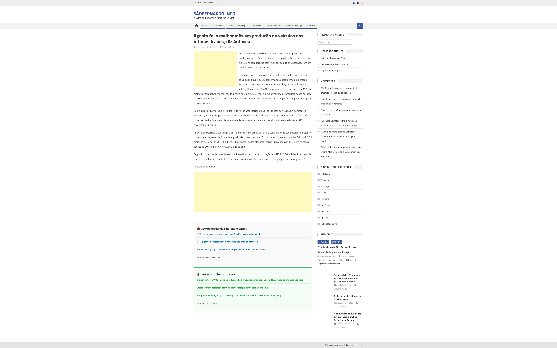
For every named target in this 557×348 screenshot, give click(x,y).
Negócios (325, 205)
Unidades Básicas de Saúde (334, 58)
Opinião (324, 217)
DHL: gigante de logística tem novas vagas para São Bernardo (227, 241)
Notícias (205, 25)
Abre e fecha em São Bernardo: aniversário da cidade (341, 112)
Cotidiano (218, 25)
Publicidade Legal (294, 25)
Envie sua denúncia (354, 345)
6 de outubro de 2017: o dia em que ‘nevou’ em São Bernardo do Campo (347, 317)
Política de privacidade (204, 2)
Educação (325, 180)
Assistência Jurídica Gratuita (334, 64)
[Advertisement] (215, 69)
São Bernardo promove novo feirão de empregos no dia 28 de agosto (339, 90)
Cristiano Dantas (229, 47)
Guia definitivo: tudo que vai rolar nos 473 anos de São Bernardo (341, 101)
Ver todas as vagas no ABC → (210, 257)
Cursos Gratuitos (273, 25)
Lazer (230, 25)
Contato (311, 25)
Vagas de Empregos (330, 70)
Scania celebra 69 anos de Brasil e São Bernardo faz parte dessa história (347, 278)
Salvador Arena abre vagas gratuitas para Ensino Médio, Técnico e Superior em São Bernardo (341, 151)
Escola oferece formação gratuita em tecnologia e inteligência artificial (232, 287)
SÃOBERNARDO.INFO (214, 13)
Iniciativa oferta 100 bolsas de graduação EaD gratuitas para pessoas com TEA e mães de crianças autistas (250, 280)
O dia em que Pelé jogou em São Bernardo (347, 297)
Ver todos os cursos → (207, 303)
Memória (257, 25)
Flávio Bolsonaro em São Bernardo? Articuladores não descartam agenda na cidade (340, 136)
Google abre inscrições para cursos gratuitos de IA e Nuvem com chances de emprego (239, 295)
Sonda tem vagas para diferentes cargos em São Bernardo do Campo (231, 249)
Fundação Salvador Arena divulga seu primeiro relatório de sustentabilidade (339, 123)
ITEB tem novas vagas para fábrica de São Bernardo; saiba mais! (228, 234)
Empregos (243, 25)
